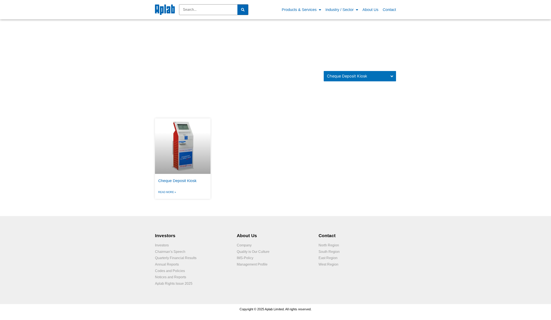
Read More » (167, 192)
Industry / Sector (339, 10)
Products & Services (299, 10)
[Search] (242, 10)
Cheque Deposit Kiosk (347, 76)
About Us (370, 10)
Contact (389, 10)
